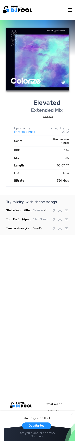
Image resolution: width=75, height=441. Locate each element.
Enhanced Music (25, 132)
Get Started (37, 425)
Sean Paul (38, 228)
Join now (37, 436)
